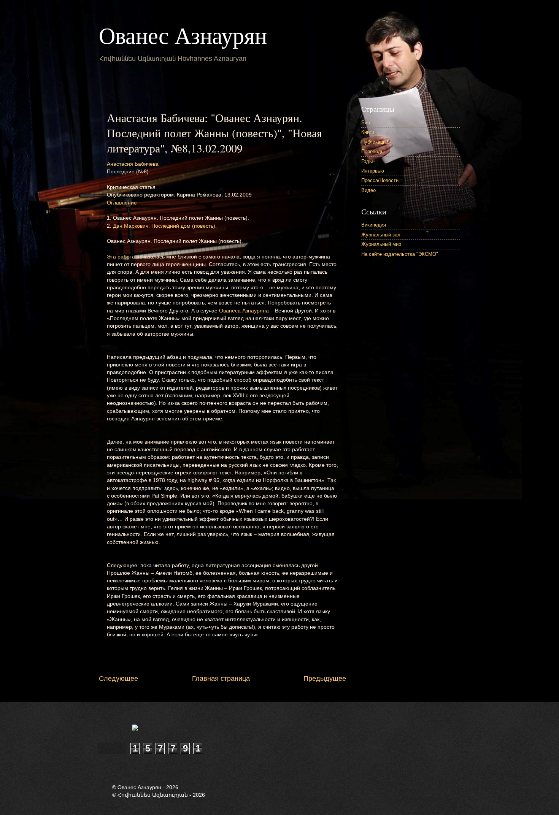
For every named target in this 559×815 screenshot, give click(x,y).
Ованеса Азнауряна (244, 311)
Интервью (372, 171)
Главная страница (221, 678)
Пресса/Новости (380, 180)
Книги (367, 132)
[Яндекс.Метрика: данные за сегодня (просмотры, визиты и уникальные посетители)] (154, 728)
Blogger (350, 769)
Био (365, 122)
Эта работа (121, 257)
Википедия (373, 225)
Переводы (372, 151)
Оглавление (122, 203)
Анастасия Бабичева (133, 164)
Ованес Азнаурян (183, 35)
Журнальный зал (380, 235)
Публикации (374, 142)
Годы (367, 161)
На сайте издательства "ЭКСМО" (399, 254)
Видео (368, 190)
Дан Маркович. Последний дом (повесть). (165, 226)
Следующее (118, 678)
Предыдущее (324, 678)
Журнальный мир (381, 244)
